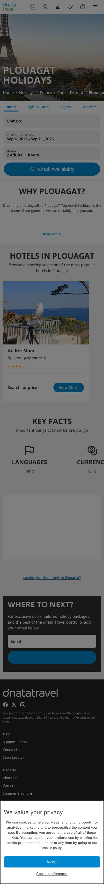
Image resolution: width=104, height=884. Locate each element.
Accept (52, 861)
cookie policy (52, 847)
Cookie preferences (51, 873)
